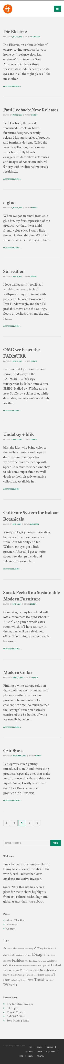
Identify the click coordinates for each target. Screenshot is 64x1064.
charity (6, 955)
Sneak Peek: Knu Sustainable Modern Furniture (31, 595)
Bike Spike (13, 1008)
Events (7, 961)
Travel (30, 980)
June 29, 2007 (17, 115)
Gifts (5, 965)
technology (15, 980)
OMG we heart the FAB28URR (21, 353)
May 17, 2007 (17, 361)
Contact (10, 929)
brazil (53, 948)
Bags (41, 948)
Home (12, 965)
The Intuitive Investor (20, 1004)
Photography (23, 974)
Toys (23, 980)
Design (34, 115)
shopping (49, 975)
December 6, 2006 (19, 756)
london (16, 970)
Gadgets (52, 961)
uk (47, 980)
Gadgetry (35, 37)
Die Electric (15, 32)
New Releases (48, 970)
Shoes (41, 975)
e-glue (9, 203)
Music (23, 970)
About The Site (15, 920)
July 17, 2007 (17, 37)
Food (31, 960)
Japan (44, 965)
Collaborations (17, 955)
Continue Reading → (12, 86)
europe (52, 955)
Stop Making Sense (18, 1020)
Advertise (11, 924)
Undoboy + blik (18, 434)
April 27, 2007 (18, 678)
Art (37, 948)
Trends (39, 979)
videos (51, 980)
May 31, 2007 (17, 277)
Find (55, 843)
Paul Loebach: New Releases (30, 110)
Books (47, 948)
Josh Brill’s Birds (16, 1016)
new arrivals (33, 970)
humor (19, 965)
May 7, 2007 (17, 524)
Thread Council (16, 1012)
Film (26, 961)
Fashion (18, 960)
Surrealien (14, 271)
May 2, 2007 (17, 604)
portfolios (33, 975)
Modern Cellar (17, 672)
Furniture (41, 960)
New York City (10, 974)
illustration (27, 966)
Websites (10, 984)
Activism (21, 948)
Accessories (10, 948)
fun (35, 961)
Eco (47, 955)
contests (28, 955)
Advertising (29, 948)
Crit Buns (12, 751)
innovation (36, 965)
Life (48, 965)
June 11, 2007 (17, 208)
